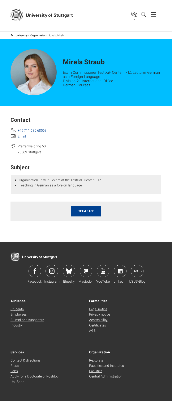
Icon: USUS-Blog (137, 271)
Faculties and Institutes (106, 365)
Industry (16, 325)
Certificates (97, 325)
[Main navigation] (153, 14)
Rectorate (96, 360)
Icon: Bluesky (69, 271)
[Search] (143, 14)
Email (22, 136)
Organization (38, 35)
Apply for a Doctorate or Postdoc (34, 376)
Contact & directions (25, 360)
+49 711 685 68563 (32, 130)
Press (14, 365)
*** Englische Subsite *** (11, 35)
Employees (18, 314)
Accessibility (98, 319)
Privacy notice (99, 314)
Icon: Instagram (52, 271)
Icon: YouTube (103, 271)
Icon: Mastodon (86, 271)
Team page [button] (86, 211)
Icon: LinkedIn (120, 271)
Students (17, 309)
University (21, 35)
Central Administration (105, 376)
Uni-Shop (17, 381)
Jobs (14, 371)
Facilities (95, 371)
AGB (92, 330)
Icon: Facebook (35, 271)
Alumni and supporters (27, 319)
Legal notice (98, 309)
